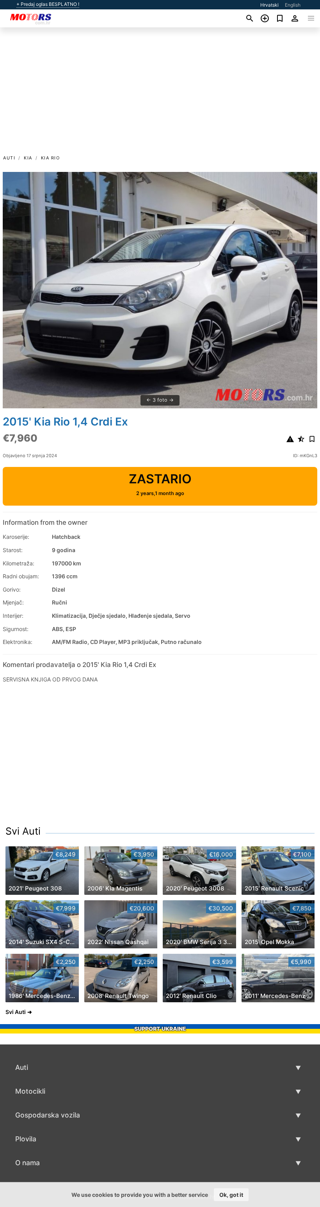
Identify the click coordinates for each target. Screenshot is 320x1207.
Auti (9, 158)
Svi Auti (23, 831)
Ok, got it (231, 1194)
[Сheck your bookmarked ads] (280, 18)
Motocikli (30, 1091)
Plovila (25, 1139)
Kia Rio (50, 158)
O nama (27, 1163)
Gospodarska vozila (47, 1115)
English (292, 5)
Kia (28, 158)
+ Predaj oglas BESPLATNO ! (47, 4)
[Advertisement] (160, 95)
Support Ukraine (160, 1028)
